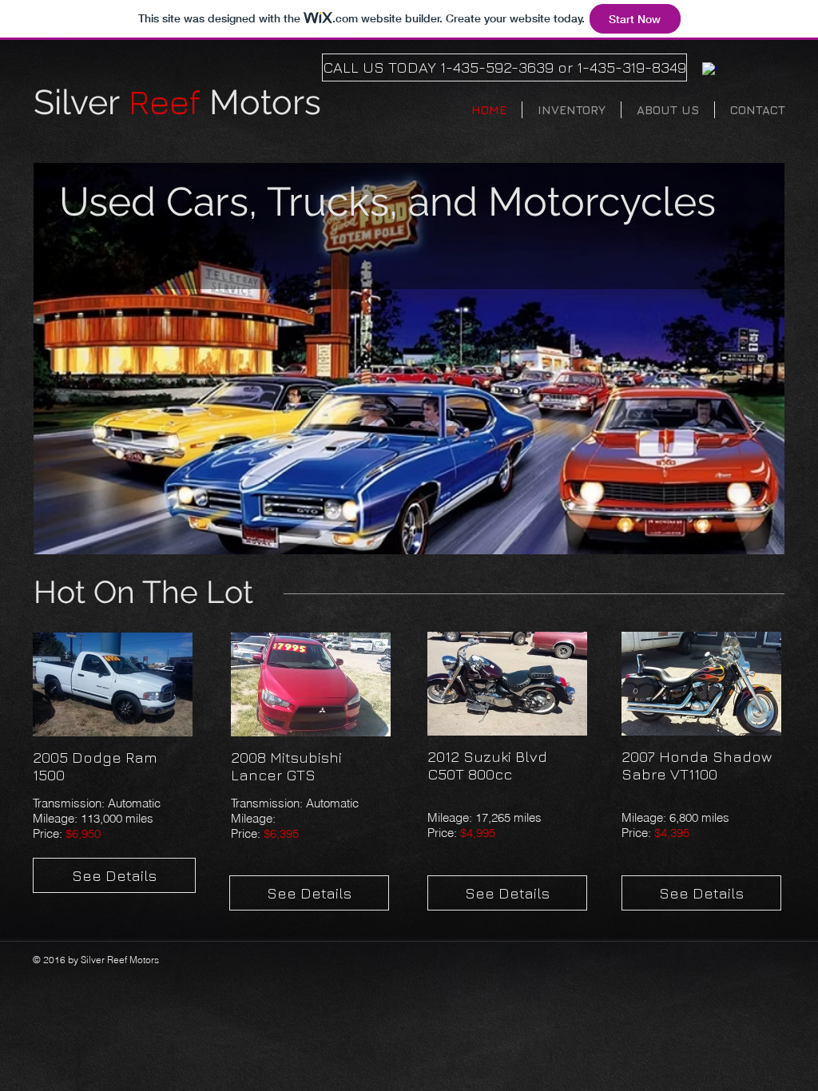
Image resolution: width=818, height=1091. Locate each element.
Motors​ (177, 102)
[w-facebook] (709, 69)
